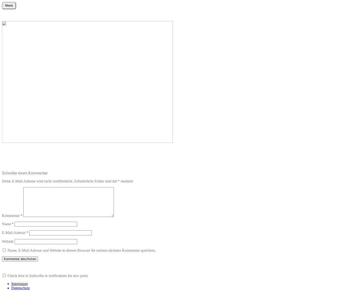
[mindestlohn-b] (87, 141)
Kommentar (12, 216)
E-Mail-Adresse (15, 233)
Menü (9, 5)
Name (8, 224)
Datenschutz (20, 288)
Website (8, 241)
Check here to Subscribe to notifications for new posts (47, 276)
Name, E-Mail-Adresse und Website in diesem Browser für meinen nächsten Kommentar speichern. (82, 250)
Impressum (19, 284)
